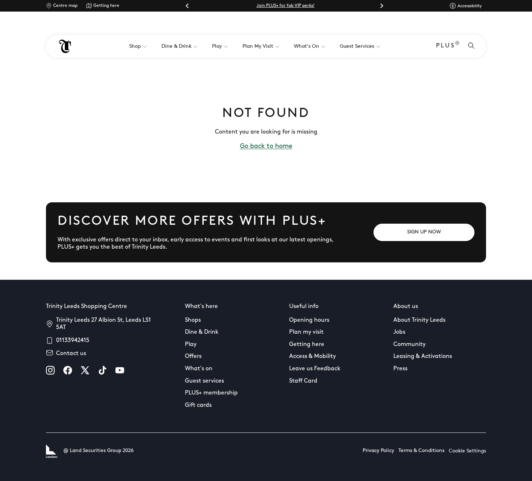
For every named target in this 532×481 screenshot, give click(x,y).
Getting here (106, 6)
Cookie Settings (467, 451)
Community (409, 344)
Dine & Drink (202, 332)
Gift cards (198, 405)
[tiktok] (102, 370)
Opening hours (309, 320)
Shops (193, 320)
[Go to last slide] (187, 6)
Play (191, 344)
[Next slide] (381, 6)
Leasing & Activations (422, 356)
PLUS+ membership (211, 393)
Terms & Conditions (421, 450)
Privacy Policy (378, 450)
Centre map (65, 6)
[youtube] (119, 370)
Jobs (399, 332)
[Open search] (471, 46)
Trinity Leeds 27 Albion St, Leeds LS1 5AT (103, 323)
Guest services (204, 381)
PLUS (445, 46)
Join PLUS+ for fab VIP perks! (285, 6)
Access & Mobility (312, 356)
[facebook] (67, 370)
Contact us (71, 353)
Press (400, 369)
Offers (193, 356)
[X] (85, 370)
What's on (198, 369)
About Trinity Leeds (419, 320)
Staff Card (303, 381)
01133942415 (72, 340)
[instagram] (50, 370)
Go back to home (266, 146)
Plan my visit (306, 332)
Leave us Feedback (315, 369)
